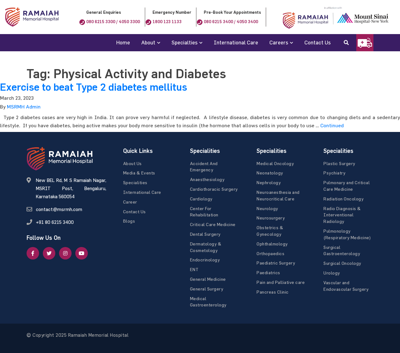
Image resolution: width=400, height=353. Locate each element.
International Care (236, 42)
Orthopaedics (270, 253)
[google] (65, 253)
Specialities (135, 182)
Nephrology (269, 182)
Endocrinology (205, 259)
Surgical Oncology (342, 263)
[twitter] (49, 253)
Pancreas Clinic (273, 292)
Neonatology (270, 172)
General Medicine (208, 279)
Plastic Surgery (339, 163)
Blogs (129, 221)
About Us (132, 163)
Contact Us (317, 42)
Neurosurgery (271, 217)
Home (123, 42)
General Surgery (206, 288)
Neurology (267, 208)
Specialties (185, 42)
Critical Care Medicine (213, 224)
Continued (332, 125)
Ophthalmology (272, 243)
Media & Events (139, 172)
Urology (331, 272)
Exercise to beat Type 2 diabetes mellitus (93, 87)
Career (130, 201)
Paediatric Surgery (276, 262)
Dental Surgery (205, 234)
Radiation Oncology (343, 198)
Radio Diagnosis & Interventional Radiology (342, 215)
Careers (278, 42)
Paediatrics (268, 272)
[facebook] (33, 253)
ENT (194, 269)
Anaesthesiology (207, 179)
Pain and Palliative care (281, 282)
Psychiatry (334, 172)
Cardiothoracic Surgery (214, 189)
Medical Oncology (275, 163)
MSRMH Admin (24, 106)
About (148, 42)
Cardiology (201, 198)
